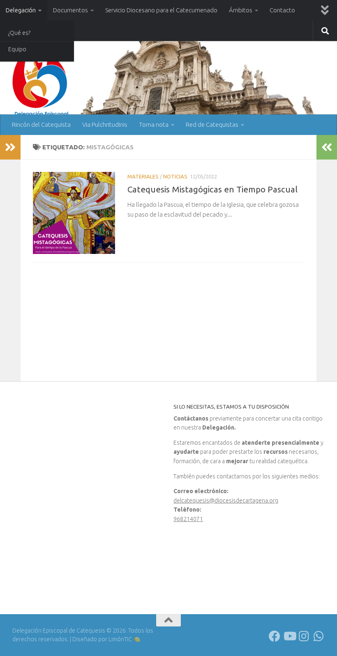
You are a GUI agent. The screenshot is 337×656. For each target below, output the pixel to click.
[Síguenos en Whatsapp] (319, 636)
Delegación (21, 10)
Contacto (282, 10)
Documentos (70, 10)
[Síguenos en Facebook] (274, 636)
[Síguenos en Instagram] (304, 636)
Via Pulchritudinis (104, 124)
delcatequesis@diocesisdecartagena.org (225, 500)
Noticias (175, 176)
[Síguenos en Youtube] (289, 636)
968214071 (188, 519)
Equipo (17, 49)
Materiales (143, 176)
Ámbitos (240, 10)
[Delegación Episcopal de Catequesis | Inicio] (41, 83)
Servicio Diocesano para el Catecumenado (161, 10)
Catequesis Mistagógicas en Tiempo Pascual (212, 189)
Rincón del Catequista (41, 124)
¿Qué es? (19, 33)
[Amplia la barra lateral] (10, 147)
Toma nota (153, 124)
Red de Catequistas (212, 124)
